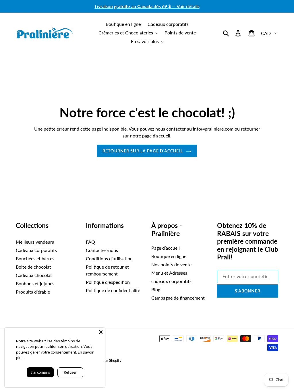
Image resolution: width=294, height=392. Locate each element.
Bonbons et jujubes (35, 283)
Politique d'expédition (108, 282)
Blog (155, 289)
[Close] (101, 332)
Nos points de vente (171, 264)
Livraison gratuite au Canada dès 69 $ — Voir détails (147, 6)
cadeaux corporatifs (171, 281)
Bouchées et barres (35, 258)
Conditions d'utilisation (109, 258)
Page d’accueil (165, 248)
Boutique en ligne (168, 256)
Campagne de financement (178, 297)
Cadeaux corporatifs (36, 250)
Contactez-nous (102, 250)
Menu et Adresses (169, 272)
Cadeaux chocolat (34, 275)
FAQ (90, 241)
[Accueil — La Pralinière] (44, 32)
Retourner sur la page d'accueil (142, 150)
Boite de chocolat (33, 266)
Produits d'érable (33, 291)
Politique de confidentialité (113, 290)
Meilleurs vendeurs (35, 241)
